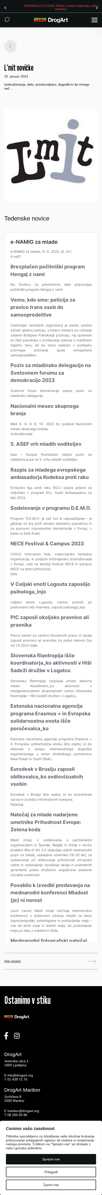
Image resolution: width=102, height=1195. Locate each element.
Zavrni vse (51, 1185)
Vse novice (12, 961)
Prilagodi (51, 1172)
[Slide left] (5, 8)
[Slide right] (97, 8)
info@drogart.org (20, 1075)
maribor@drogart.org (23, 1111)
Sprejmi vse (51, 1159)
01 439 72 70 (17, 1079)
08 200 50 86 (17, 1115)
